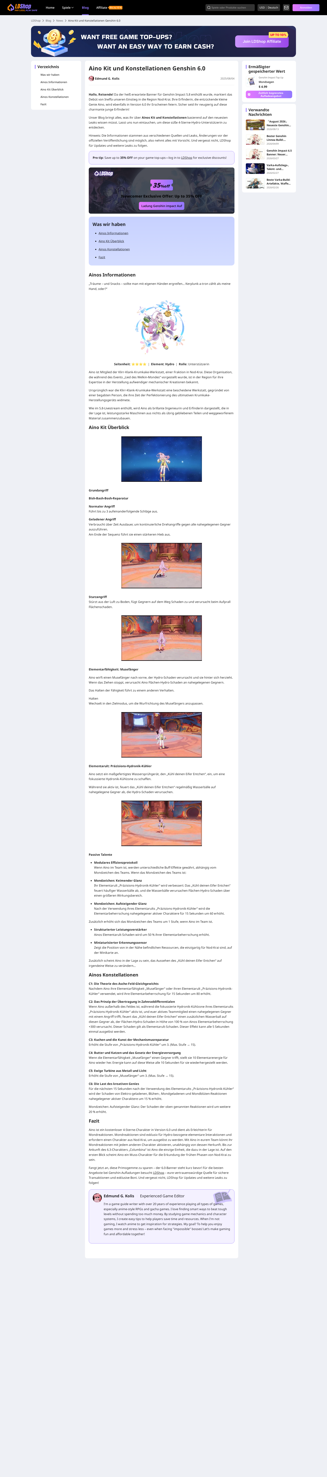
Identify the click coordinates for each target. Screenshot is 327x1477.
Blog (85, 7)
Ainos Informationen (53, 82)
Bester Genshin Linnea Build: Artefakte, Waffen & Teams (278, 138)
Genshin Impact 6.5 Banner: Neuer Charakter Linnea (279, 152)
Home (50, 7)
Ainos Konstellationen (54, 97)
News (59, 20)
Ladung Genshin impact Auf (161, 206)
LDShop (36, 20)
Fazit (43, 104)
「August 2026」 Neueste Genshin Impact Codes (278, 123)
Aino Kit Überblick (52, 89)
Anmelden (306, 7)
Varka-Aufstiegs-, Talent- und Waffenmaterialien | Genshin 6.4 (279, 167)
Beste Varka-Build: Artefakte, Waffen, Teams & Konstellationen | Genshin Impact (279, 181)
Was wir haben (49, 74)
